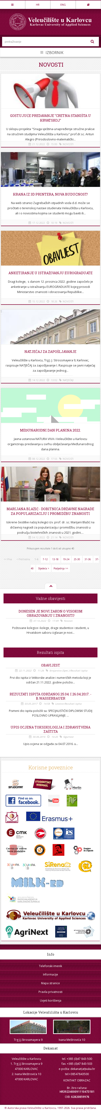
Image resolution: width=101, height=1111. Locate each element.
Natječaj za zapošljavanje (50, 351)
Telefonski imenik (50, 966)
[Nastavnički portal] (72, 800)
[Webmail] (12, 817)
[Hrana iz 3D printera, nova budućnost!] (50, 176)
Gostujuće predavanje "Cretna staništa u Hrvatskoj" (50, 118)
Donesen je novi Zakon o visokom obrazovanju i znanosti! (50, 613)
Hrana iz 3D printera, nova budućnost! (50, 194)
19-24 (66, 559)
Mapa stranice (50, 983)
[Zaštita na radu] (40, 833)
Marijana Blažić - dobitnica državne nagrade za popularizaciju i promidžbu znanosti (50, 511)
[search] (92, 41)
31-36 (88, 559)
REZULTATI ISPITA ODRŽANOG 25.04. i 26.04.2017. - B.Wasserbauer (50, 696)
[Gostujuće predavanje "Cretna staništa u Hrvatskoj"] (50, 97)
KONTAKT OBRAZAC (76, 1080)
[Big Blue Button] (50, 915)
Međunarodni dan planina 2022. (50, 430)
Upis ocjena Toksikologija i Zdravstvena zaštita (50, 729)
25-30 (77, 559)
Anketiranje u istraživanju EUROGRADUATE (50, 273)
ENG (63, 4)
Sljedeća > (43, 568)
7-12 (45, 559)
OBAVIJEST (50, 665)
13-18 (55, 559)
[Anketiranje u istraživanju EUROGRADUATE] (50, 255)
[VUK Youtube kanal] (54, 800)
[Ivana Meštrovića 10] (72, 1027)
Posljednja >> (61, 568)
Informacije (50, 974)
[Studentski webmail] (45, 784)
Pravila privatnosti (50, 992)
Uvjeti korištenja (50, 1001)
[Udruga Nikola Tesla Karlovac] (58, 850)
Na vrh (50, 586)
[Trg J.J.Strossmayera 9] (28, 1027)
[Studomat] (16, 784)
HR (37, 4)
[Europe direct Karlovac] (24, 899)
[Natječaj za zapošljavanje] (50, 333)
